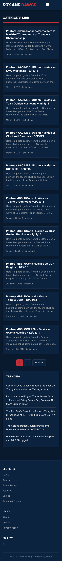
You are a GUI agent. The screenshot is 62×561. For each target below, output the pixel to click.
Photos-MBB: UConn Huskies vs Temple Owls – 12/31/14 (27, 298)
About (6, 517)
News (6, 475)
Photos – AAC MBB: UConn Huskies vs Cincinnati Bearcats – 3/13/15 (31, 134)
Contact (7, 522)
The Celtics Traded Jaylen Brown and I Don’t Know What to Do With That (28, 427)
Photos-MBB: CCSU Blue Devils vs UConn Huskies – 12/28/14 (28, 330)
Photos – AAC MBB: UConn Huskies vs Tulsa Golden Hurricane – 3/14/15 (31, 101)
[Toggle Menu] (47, 5)
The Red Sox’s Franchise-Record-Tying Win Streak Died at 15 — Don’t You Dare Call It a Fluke (31, 415)
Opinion (7, 496)
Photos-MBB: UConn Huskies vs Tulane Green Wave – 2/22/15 (27, 199)
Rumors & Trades (12, 501)
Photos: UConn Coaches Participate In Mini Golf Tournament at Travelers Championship (30, 34)
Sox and (19, 4)
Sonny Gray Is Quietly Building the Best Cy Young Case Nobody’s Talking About (30, 387)
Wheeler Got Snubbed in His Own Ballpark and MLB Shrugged (30, 438)
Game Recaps (10, 485)
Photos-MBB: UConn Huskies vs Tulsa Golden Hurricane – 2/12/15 (30, 232)
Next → (39, 362)
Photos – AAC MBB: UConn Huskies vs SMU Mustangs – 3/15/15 (31, 68)
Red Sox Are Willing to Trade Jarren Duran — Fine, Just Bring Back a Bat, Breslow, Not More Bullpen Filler (30, 400)
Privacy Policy (10, 527)
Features (7, 490)
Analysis (7, 480)
